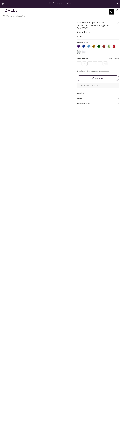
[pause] (3, 4)
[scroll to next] (106, 63)
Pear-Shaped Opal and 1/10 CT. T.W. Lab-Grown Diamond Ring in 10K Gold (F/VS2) (95, 25)
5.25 (84, 64)
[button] (117, 4)
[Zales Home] (11, 10)
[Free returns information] (99, 85)
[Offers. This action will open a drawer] (111, 12)
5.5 (90, 64)
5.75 (95, 64)
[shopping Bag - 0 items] (118, 11)
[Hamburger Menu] (2, 10)
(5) (89, 32)
